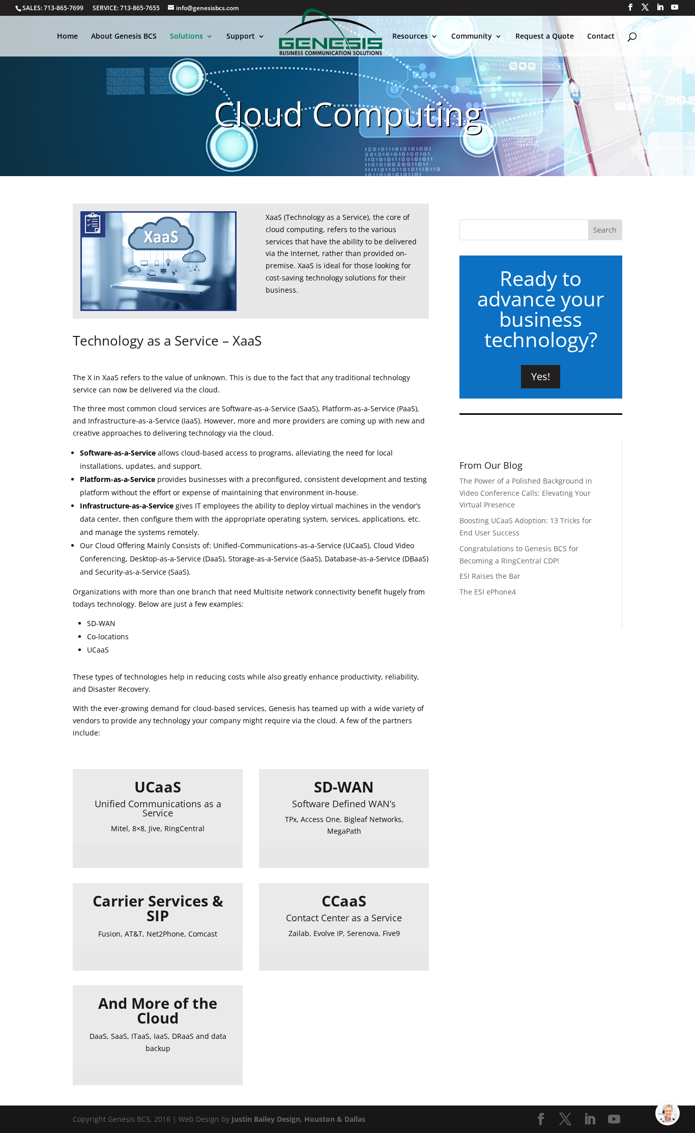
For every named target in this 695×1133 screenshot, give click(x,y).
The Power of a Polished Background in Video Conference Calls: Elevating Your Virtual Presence (525, 493)
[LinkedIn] (659, 7)
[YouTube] (674, 7)
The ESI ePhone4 (487, 592)
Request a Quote (544, 37)
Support (240, 37)
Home (67, 37)
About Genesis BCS (124, 37)
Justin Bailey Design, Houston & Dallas (298, 1119)
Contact (601, 37)
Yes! (540, 376)
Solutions (186, 37)
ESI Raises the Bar (489, 576)
